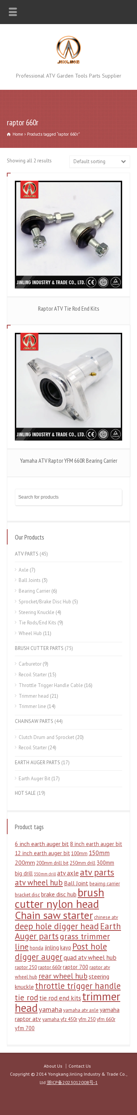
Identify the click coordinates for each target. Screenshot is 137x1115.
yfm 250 (87, 1019)
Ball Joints (30, 580)
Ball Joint (76, 883)
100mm (79, 853)
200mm (25, 862)
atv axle (68, 873)
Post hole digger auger (61, 951)
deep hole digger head (57, 926)
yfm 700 (25, 1028)
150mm (99, 853)
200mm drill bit (52, 863)
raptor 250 (26, 967)
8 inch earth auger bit (96, 844)
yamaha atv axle (81, 1010)
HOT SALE (25, 793)
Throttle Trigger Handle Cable (51, 685)
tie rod (26, 997)
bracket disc (27, 894)
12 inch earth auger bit (42, 853)
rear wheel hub (63, 976)
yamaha (50, 1009)
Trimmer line (32, 706)
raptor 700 (75, 967)
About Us (53, 1066)
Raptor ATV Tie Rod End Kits (68, 308)
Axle (24, 570)
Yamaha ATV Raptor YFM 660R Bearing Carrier (68, 460)
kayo (65, 947)
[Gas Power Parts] (68, 62)
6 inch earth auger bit (42, 844)
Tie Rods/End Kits (37, 622)
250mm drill (83, 863)
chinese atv (106, 917)
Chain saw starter (54, 915)
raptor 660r (50, 967)
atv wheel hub (39, 882)
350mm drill (45, 874)
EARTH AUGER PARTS (37, 762)
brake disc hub (58, 894)
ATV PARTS (26, 554)
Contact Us (79, 1066)
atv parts (97, 872)
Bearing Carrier (34, 591)
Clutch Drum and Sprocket (46, 737)
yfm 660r (106, 1019)
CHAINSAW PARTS (34, 721)
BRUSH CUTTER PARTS (39, 648)
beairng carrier (104, 883)
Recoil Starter (33, 674)
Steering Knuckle (36, 612)
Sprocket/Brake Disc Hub (45, 601)
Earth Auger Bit (34, 778)
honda (36, 948)
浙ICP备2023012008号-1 (72, 1082)
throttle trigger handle (78, 985)
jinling (52, 947)
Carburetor (30, 664)
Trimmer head (34, 696)
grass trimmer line (62, 941)
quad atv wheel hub (90, 957)
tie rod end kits (60, 998)
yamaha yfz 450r (59, 1019)
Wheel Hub (30, 633)
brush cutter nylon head (59, 898)
